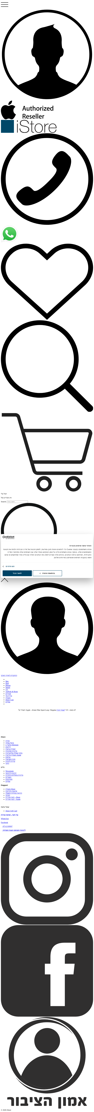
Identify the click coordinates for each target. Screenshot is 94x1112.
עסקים (8, 702)
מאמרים (8, 777)
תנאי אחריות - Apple (13, 799)
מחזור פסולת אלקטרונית (14, 753)
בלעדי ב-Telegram (12, 745)
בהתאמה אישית (48, 573)
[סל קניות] (47, 452)
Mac (7, 681)
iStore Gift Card (11, 811)
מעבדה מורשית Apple (13, 755)
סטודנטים (9, 779)
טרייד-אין (9, 696)
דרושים (8, 747)
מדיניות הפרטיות (11, 751)
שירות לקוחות (10, 761)
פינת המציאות (10, 759)
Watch (8, 687)
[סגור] (4, 581)
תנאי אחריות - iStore (13, 797)
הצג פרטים (10, 566)
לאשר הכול (17, 573)
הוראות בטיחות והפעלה (14, 793)
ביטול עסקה (10, 743)
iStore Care (10, 700)
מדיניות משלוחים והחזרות (14, 775)
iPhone (8, 685)
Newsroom (10, 771)
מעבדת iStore (10, 789)
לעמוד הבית (61, 710)
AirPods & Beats (12, 692)
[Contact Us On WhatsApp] (9, 242)
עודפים (8, 757)
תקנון (7, 763)
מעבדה (8, 698)
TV (7, 690)
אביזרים (8, 694)
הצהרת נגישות (10, 749)
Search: (3, 502)
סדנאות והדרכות (11, 791)
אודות (8, 741)
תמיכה (8, 795)
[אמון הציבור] (47, 1108)
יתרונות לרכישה (11, 773)
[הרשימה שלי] (47, 281)
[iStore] (29, 132)
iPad (7, 683)
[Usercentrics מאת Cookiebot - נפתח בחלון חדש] (13, 537)
